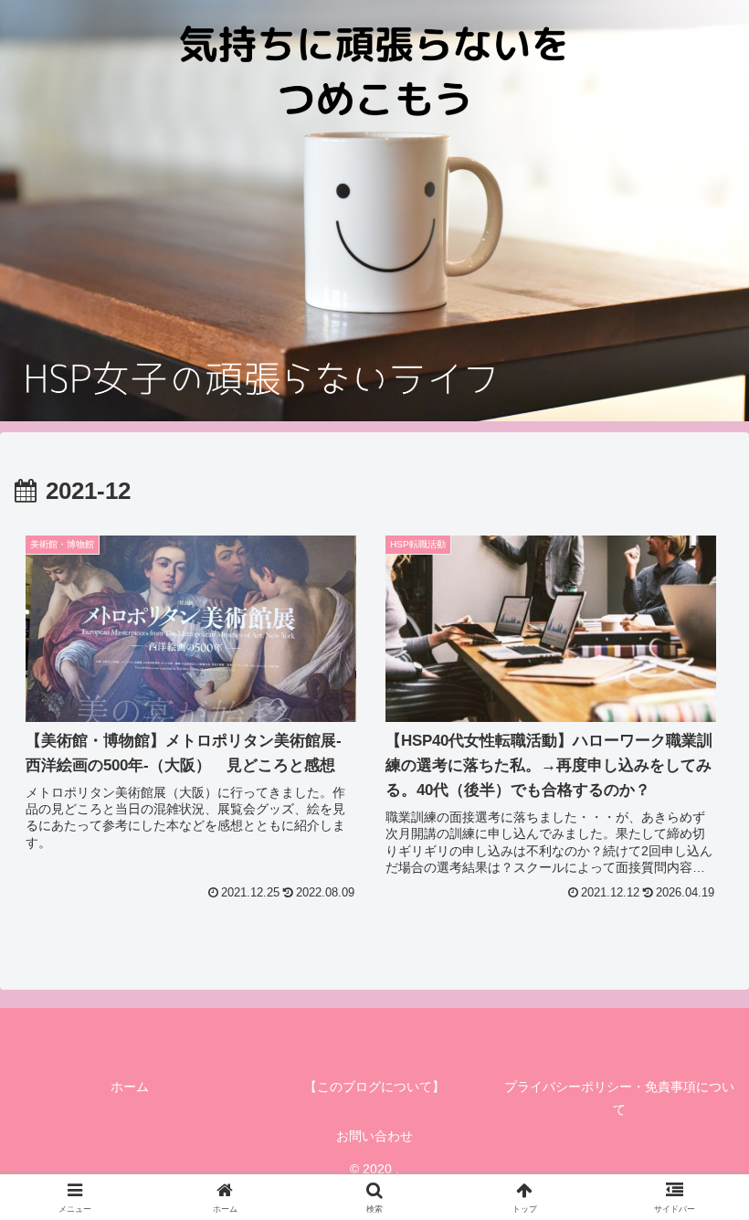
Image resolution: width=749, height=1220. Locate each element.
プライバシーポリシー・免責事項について (619, 1098)
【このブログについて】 (374, 1086)
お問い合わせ (374, 1136)
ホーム (130, 1086)
